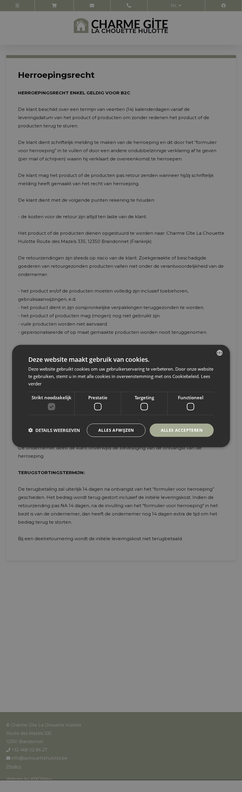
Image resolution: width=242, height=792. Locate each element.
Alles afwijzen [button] (116, 430)
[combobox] (220, 353)
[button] (54, 430)
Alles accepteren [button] (181, 430)
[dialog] (121, 396)
